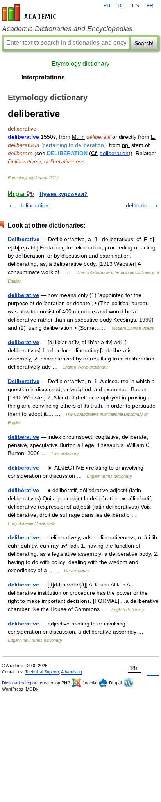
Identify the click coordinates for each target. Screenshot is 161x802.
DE (121, 6)
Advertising (71, 672)
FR (150, 6)
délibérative (23, 490)
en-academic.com (30, 12)
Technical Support (42, 672)
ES (135, 6)
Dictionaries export (20, 682)
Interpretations (43, 77)
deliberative (23, 295)
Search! (144, 43)
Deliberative (23, 239)
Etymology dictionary (80, 63)
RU (106, 6)
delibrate (136, 205)
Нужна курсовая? (63, 194)
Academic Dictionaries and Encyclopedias (67, 29)
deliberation (114, 153)
